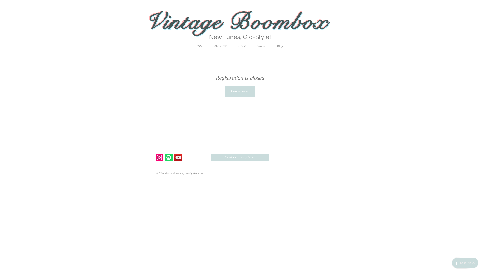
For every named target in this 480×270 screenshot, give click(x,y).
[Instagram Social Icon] (159, 157)
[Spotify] (168, 157)
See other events (240, 91)
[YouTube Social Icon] (178, 157)
